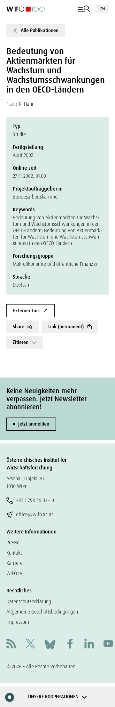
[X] (30, 644)
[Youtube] (108, 644)
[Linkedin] (89, 644)
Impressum (17, 622)
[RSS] (11, 644)
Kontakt (14, 552)
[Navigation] (84, 8)
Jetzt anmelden (33, 424)
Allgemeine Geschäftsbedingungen (42, 611)
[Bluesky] (50, 644)
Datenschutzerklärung (28, 601)
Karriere (14, 563)
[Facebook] (70, 644)
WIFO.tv (14, 573)
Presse (12, 542)
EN (102, 9)
